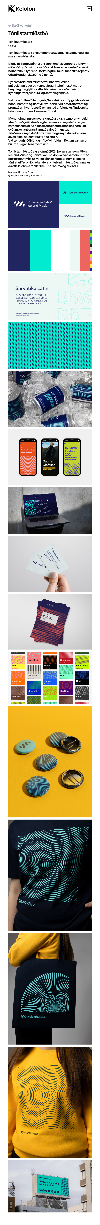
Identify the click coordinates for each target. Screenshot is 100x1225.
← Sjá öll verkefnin (20, 25)
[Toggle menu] (89, 8)
